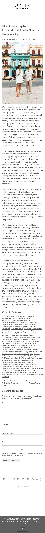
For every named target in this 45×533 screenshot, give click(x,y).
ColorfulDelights (7, 327)
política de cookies (22, 486)
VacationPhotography (20, 370)
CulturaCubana (37, 329)
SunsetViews (18, 360)
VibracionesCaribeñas (20, 372)
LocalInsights (6, 347)
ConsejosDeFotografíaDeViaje (22, 327)
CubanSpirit (27, 329)
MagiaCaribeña (28, 347)
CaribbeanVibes (18, 324)
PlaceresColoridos (15, 358)
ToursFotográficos (7, 362)
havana (20, 339)
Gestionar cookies (22, 531)
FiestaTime (18, 335)
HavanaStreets (27, 341)
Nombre (5, 425)
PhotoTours (5, 358)
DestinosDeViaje (30, 331)
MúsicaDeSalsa (7, 352)
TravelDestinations (8, 364)
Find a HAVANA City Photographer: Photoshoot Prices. (10, 383)
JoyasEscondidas (15, 345)
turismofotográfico (7, 370)
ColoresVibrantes (29, 324)
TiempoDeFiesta (28, 360)
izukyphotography (31, 39)
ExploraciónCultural (8, 335)
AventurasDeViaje (24, 318)
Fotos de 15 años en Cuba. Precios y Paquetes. (34, 382)
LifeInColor (32, 345)
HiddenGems (37, 341)
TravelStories (39, 368)
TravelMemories (18, 366)
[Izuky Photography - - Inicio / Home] (22, 8)
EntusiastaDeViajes (8, 333)
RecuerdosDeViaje (28, 358)
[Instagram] (13, 479)
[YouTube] (23, 479)
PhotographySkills (21, 356)
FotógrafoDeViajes (24, 337)
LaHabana (24, 345)
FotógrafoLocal (35, 337)
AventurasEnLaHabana (9, 320)
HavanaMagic (17, 341)
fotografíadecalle (28, 335)
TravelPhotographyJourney (10, 368)
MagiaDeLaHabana (8, 350)
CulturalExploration (8, 331)
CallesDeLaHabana (23, 320)
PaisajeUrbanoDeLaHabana (33, 352)
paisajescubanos (17, 352)
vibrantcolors (32, 372)
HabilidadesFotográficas (9, 339)
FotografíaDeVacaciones (9, 337)
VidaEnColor (15, 375)
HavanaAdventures (29, 339)
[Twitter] (9, 479)
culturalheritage (19, 331)
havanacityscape (7, 341)
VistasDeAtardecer (26, 375)
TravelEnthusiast (19, 364)
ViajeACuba (31, 370)
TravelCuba (29, 362)
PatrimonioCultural (23, 354)
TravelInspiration (7, 366)
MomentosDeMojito (31, 350)
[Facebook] (4, 479)
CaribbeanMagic (7, 324)
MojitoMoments (20, 350)
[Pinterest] (32, 479)
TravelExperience (30, 364)
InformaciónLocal (18, 343)
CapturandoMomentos (9, 322)
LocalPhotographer (17, 347)
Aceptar (22, 528)
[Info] (41, 478)
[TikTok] (18, 479)
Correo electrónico (8, 433)
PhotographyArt (34, 354)
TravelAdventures (19, 362)
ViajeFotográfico (7, 372)
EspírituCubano (20, 333)
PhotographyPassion (8, 356)
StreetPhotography (8, 360)
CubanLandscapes (17, 329)
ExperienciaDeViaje (31, 333)
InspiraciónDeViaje (30, 343)
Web (3, 442)
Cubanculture (6, 329)
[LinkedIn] (28, 479)
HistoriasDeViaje (7, 343)
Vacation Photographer (28, 316)
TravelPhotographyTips (26, 368)
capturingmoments (22, 322)
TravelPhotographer (30, 366)
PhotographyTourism (34, 356)
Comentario (6, 403)
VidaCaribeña (6, 375)
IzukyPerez (5, 345)
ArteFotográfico (13, 318)
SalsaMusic (38, 358)
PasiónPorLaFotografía (9, 354)
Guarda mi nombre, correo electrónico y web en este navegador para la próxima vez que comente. (22, 454)
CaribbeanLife (33, 322)
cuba (34, 327)
